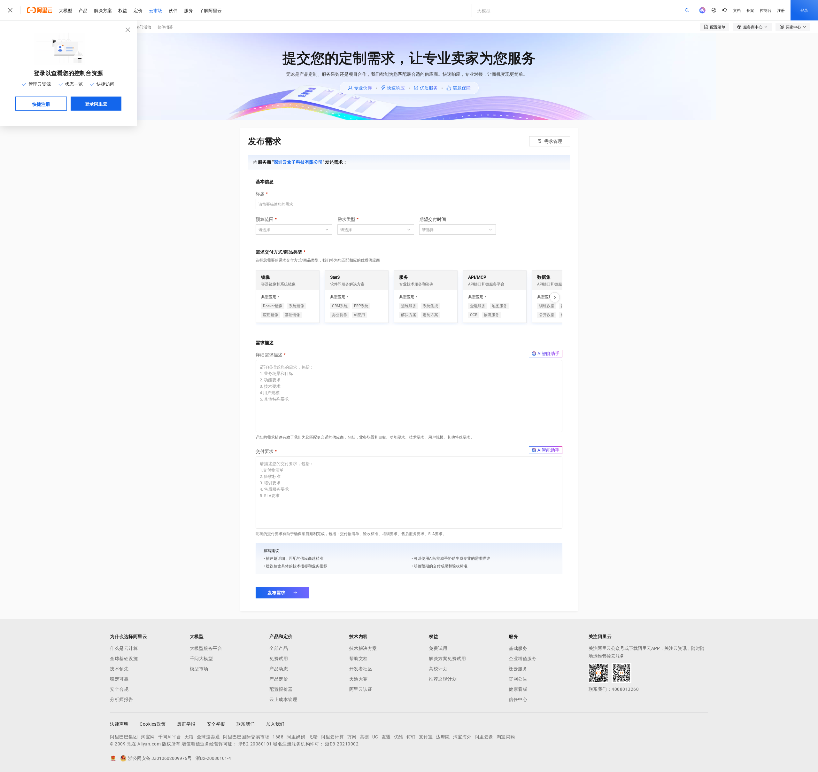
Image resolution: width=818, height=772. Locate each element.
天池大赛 (358, 679)
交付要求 (265, 451)
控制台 (765, 10)
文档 (737, 10)
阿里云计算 (332, 736)
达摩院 (443, 736)
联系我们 (245, 724)
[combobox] (290, 229)
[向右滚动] (555, 297)
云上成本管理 (283, 699)
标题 (260, 193)
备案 (750, 10)
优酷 (398, 736)
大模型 (65, 10)
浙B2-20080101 (255, 743)
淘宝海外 (462, 736)
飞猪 (313, 736)
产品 (83, 10)
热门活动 (143, 26)
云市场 (155, 10)
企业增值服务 (522, 658)
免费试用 (278, 658)
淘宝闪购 (506, 736)
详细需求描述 (269, 354)
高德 (364, 736)
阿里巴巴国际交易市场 (246, 736)
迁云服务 (518, 668)
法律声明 (119, 724)
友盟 (386, 736)
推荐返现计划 (443, 679)
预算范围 (265, 219)
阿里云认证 (361, 689)
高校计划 (438, 668)
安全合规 (119, 689)
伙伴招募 (165, 26)
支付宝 (426, 736)
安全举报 (216, 724)
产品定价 (278, 679)
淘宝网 (148, 736)
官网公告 (518, 679)
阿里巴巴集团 (124, 736)
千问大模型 (201, 658)
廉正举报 (186, 724)
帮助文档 (358, 658)
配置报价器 (281, 689)
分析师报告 (121, 699)
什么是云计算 (124, 648)
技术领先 (119, 668)
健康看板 (518, 689)
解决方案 (103, 10)
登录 (804, 10)
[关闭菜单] (10, 10)
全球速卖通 (208, 736)
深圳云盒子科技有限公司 (298, 162)
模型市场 (199, 668)
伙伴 (173, 10)
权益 (122, 10)
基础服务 (518, 648)
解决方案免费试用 (447, 658)
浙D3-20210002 (342, 743)
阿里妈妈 (296, 736)
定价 (138, 10)
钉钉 (411, 736)
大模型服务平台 (206, 648)
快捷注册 (41, 104)
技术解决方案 (363, 648)
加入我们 (275, 724)
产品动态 (278, 668)
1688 (278, 736)
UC (375, 736)
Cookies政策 (153, 724)
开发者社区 (361, 668)
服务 (188, 10)
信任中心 (518, 699)
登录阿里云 (96, 103)
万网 (352, 736)
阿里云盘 (484, 736)
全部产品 (278, 648)
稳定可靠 (119, 679)
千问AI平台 (169, 736)
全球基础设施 (124, 658)
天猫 (189, 736)
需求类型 (346, 219)
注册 (781, 10)
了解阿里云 (210, 10)
